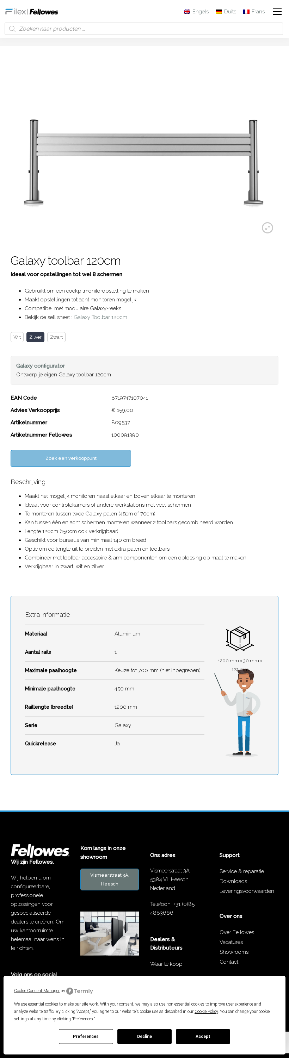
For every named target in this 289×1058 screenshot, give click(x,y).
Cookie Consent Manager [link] (37, 990)
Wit (17, 337)
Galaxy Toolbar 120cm (100, 317)
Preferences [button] (83, 1018)
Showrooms (234, 952)
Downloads (233, 881)
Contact (229, 962)
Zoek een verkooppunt (71, 458)
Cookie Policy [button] (206, 1011)
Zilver (35, 337)
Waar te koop (166, 964)
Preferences (86, 1036)
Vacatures (231, 942)
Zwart (56, 337)
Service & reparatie (242, 871)
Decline (144, 1036)
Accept (203, 1036)
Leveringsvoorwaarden (247, 891)
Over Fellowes (237, 932)
